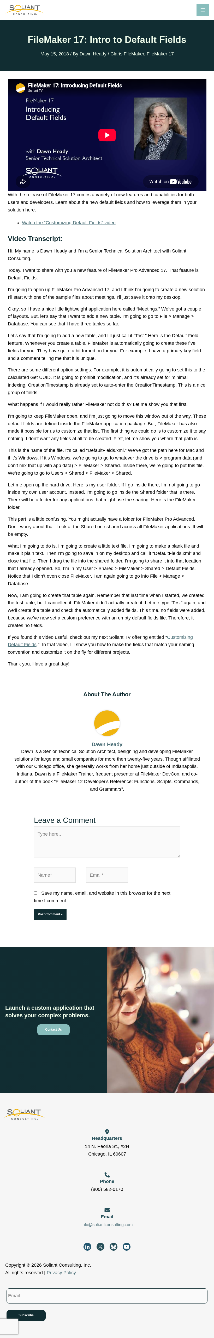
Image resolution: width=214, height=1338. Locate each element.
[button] (53, 1029)
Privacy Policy (61, 1272)
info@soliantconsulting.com (107, 1224)
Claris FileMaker (127, 53)
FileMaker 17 (160, 53)
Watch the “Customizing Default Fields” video (69, 222)
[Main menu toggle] (203, 10)
